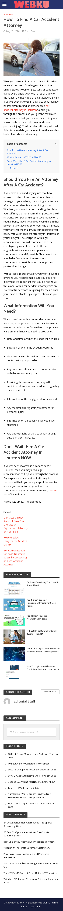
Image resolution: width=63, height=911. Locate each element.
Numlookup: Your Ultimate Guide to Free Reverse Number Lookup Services (29, 795)
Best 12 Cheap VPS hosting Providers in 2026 (32, 769)
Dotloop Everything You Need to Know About (43, 584)
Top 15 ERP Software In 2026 (23, 788)
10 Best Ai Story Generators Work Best (28, 763)
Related (14, 168)
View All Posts (50, 691)
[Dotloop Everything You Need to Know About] (14, 587)
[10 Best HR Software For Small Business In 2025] (14, 636)
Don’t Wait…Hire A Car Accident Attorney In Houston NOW (29, 162)
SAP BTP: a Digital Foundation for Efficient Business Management (43, 650)
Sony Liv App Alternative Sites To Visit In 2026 (32, 775)
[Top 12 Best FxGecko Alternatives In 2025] (14, 620)
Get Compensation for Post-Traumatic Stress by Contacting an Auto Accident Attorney (15, 557)
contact (53, 490)
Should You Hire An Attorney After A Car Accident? (27, 152)
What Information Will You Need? (24, 157)
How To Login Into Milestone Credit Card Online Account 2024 (43, 668)
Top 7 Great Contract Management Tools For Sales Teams (41, 603)
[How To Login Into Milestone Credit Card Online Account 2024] (14, 671)
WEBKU (46, 902)
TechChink (34, 906)
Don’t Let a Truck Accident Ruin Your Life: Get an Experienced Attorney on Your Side (16, 524)
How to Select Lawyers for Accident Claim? (15, 541)
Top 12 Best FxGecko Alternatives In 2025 (37, 617)
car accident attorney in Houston (26, 108)
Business (8, 14)
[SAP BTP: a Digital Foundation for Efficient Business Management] (14, 654)
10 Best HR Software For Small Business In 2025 (42, 632)
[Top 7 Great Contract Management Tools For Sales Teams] (14, 604)
